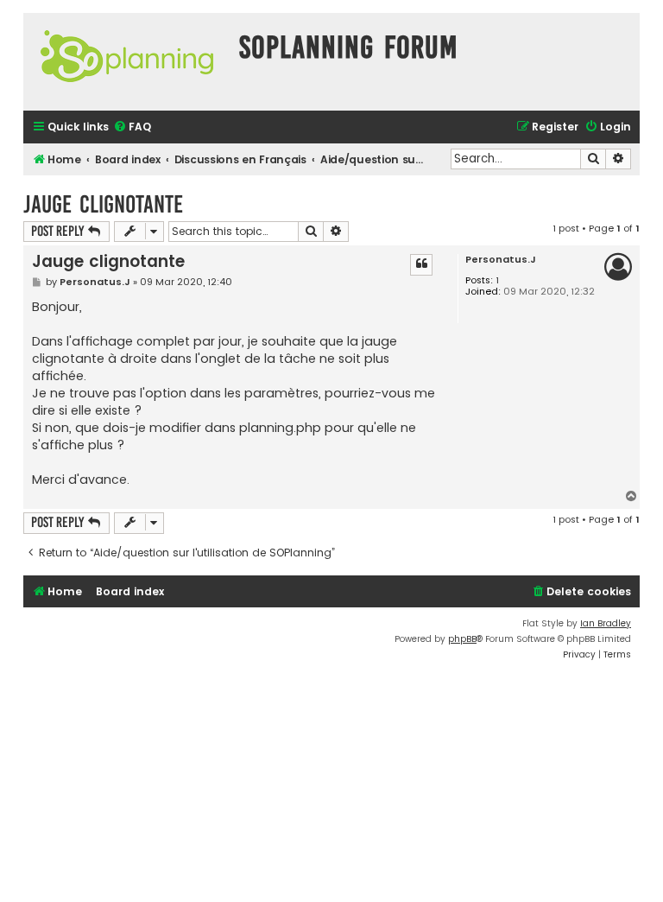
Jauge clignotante (103, 204)
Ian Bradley (605, 623)
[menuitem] (132, 127)
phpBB (462, 638)
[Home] (127, 61)
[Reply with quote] (421, 264)
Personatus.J (500, 259)
